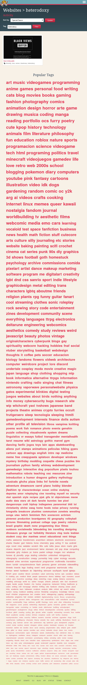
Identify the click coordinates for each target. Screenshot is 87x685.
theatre (25, 410)
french (74, 620)
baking (27, 245)
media (34, 223)
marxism (42, 645)
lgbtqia (72, 570)
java (14, 579)
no (67, 493)
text (31, 594)
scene (67, 313)
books (48, 95)
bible (50, 589)
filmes (64, 525)
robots (28, 473)
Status (51, 680)
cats (10, 95)
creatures (28, 651)
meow (74, 497)
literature (41, 133)
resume (18, 440)
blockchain (9, 628)
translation (71, 561)
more (65, 643)
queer (56, 204)
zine (69, 473)
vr (22, 436)
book (10, 378)
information (68, 378)
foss (72, 612)
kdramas (71, 604)
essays (29, 436)
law (60, 500)
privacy (64, 507)
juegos (11, 396)
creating (21, 612)
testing (65, 391)
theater (16, 542)
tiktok (29, 576)
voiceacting (58, 612)
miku (70, 567)
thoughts (12, 355)
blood (22, 640)
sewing (21, 307)
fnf (46, 481)
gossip (8, 651)
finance (54, 419)
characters (15, 290)
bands (14, 584)
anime (12, 89)
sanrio (35, 279)
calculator (21, 638)
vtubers (25, 552)
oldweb (50, 359)
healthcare (71, 584)
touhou (74, 469)
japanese (56, 405)
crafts (40, 197)
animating (53, 638)
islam (12, 648)
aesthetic (49, 216)
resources (58, 473)
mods (40, 607)
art (9, 82)
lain (44, 445)
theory (36, 620)
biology (11, 359)
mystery (11, 461)
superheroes (10, 620)
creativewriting (49, 633)
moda (39, 368)
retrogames (35, 599)
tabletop (58, 576)
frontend (43, 656)
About (18, 680)
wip (8, 405)
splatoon (44, 457)
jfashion (11, 490)
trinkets (9, 567)
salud (43, 574)
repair (77, 651)
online (54, 489)
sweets (42, 633)
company (61, 625)
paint (51, 663)
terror (44, 594)
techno (57, 574)
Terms (59, 680)
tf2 (48, 518)
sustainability (17, 602)
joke (60, 651)
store (63, 545)
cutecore (68, 234)
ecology (63, 558)
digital (53, 391)
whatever (71, 552)
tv (37, 216)
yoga (27, 555)
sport (47, 279)
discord (62, 364)
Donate (27, 680)
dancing (11, 445)
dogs (54, 184)
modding (36, 461)
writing (71, 89)
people (34, 576)
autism (75, 419)
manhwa (33, 536)
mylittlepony (21, 620)
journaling (45, 240)
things (72, 536)
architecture (66, 359)
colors (8, 586)
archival (34, 663)
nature (56, 140)
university (60, 610)
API (44, 680)
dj (14, 555)
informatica (23, 378)
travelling (58, 529)
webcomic (16, 223)
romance (35, 428)
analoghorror (22, 610)
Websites (12, 10)
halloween (28, 589)
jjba (33, 612)
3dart (8, 615)
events (56, 428)
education (24, 140)
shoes (68, 586)
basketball (43, 350)
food (58, 89)
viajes (67, 640)
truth (74, 617)
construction (24, 558)
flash (38, 564)
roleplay (66, 302)
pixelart (12, 268)
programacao (24, 594)
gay (64, 341)
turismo (8, 599)
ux (79, 620)
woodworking (57, 661)
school (56, 165)
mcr (63, 552)
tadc (7, 656)
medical (23, 576)
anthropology (69, 594)
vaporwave (31, 387)
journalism (13, 465)
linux (28, 204)
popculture (52, 469)
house (33, 645)
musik (67, 653)
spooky (13, 651)
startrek (16, 628)
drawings (30, 453)
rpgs (54, 522)
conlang (9, 622)
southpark (57, 570)
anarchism (40, 539)
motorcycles (63, 656)
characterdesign (31, 489)
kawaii (69, 204)
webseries (10, 597)
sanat (36, 628)
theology (45, 602)
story (33, 307)
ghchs (23, 481)
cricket (56, 589)
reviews (58, 330)
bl (52, 497)
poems (10, 428)
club (20, 661)
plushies (36, 511)
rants (51, 602)
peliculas (54, 449)
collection (43, 555)
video (34, 184)
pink (28, 178)
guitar (57, 296)
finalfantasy (16, 656)
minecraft (15, 159)
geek (68, 628)
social (75, 345)
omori (43, 536)
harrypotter (10, 607)
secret (39, 663)
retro (20, 165)
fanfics (58, 615)
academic (14, 615)
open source (40, 676)
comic (51, 191)
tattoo (36, 610)
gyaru (74, 449)
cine (41, 493)
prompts (68, 661)
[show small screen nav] (84, 2)
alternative (41, 378)
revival (64, 638)
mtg (44, 622)
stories (69, 240)
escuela (71, 558)
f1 (63, 542)
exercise (21, 648)
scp (12, 643)
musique (70, 638)
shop (34, 373)
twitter (7, 648)
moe (65, 630)
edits (7, 663)
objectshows (62, 497)
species (26, 630)
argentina (31, 661)
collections (43, 651)
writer (44, 612)
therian (9, 570)
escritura (20, 625)
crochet (65, 245)
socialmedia (25, 529)
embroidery (69, 645)
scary (77, 592)
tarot (9, 440)
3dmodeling (40, 529)
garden (63, 604)
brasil (9, 525)
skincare (47, 570)
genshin (67, 428)
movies (33, 95)
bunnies (52, 500)
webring (76, 658)
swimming (50, 574)
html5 (69, 415)
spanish (16, 497)
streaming (24, 302)
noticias (77, 633)
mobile (77, 612)
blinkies (42, 391)
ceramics (57, 604)
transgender (52, 436)
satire (59, 638)
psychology (16, 262)
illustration (17, 184)
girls (75, 545)
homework (76, 602)
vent (64, 536)
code (44, 307)
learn (21, 589)
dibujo (20, 630)
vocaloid (13, 229)
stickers (50, 539)
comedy (32, 330)
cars (56, 223)
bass (16, 648)
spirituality (14, 345)
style (25, 497)
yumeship (42, 558)
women (15, 599)
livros (36, 542)
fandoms (25, 359)
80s (41, 545)
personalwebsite (53, 387)
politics (58, 153)
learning (69, 223)
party (20, 643)
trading (30, 567)
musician (15, 661)
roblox (41, 140)
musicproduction (12, 617)
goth (43, 257)
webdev (26, 545)
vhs (33, 584)
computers (68, 172)
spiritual (42, 653)
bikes (7, 630)
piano (47, 485)
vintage (58, 336)
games (26, 89)
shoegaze (33, 625)
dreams (63, 432)
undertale (13, 368)
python (25, 465)
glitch (15, 612)
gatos (10, 391)
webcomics (56, 324)
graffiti (38, 602)
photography (35, 101)
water (17, 607)
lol (75, 504)
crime (62, 640)
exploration (58, 648)
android (72, 542)
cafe (46, 545)
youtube (14, 178)
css (25, 279)
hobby (56, 485)
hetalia (35, 607)
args (8, 545)
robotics (72, 522)
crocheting (24, 607)
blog (20, 95)
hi (6, 576)
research (61, 401)
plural (74, 586)
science (44, 146)
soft (53, 615)
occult (70, 410)
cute (10, 127)
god (23, 542)
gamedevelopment (19, 419)
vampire (26, 625)
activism (66, 515)
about (36, 396)
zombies (13, 658)
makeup (50, 268)
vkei (8, 497)
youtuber (49, 635)
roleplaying (31, 493)
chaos (61, 630)
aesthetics (15, 330)
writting (14, 586)
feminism (34, 515)
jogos (30, 445)
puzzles (69, 461)
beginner (30, 658)
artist (25, 268)
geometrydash (74, 653)
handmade (53, 625)
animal (43, 630)
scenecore (54, 515)
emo (46, 223)
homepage (27, 586)
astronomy (14, 387)
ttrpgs (54, 378)
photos (44, 336)
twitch (24, 515)
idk (44, 184)
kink (28, 653)
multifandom (35, 651)
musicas (65, 615)
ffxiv (43, 515)
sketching (42, 579)
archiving (28, 663)
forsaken (71, 625)
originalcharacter (11, 638)
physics (72, 387)
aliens (10, 449)
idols (15, 643)
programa (18, 597)
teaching (39, 473)
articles (40, 625)
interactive (30, 469)
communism (50, 511)
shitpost (63, 628)
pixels (64, 469)
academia (14, 589)
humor (30, 477)
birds (46, 396)
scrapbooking (70, 597)
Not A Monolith (9, 61)
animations (39, 449)
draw (66, 549)
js (76, 584)
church (56, 635)
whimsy (46, 465)
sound (77, 576)
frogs (25, 602)
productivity (20, 658)
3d (8, 257)
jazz (24, 549)
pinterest (11, 518)
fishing (63, 584)
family (36, 465)
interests (41, 419)
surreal (71, 599)
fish (26, 428)
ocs (45, 120)
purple (20, 584)
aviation (9, 602)
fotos (37, 645)
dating (55, 651)
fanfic (21, 445)
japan (10, 373)
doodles (25, 628)
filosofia (17, 640)
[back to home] (4, 3)
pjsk (42, 497)
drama (51, 576)
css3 (32, 653)
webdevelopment (63, 465)
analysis (45, 589)
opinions (47, 661)
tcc (29, 581)
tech (10, 153)
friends (59, 290)
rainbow (24, 653)
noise (55, 507)
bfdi (70, 504)
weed (16, 570)
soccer (47, 355)
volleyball (70, 518)
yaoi (32, 405)
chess (59, 461)
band (68, 405)
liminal (41, 610)
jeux (7, 653)
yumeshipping (38, 638)
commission (29, 638)
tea (66, 542)
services (25, 561)
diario (75, 656)
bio (78, 461)
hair (25, 597)
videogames (39, 82)
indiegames (45, 504)
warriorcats (62, 567)
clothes (40, 302)
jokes (73, 661)
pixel (66, 500)
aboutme (44, 290)
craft (25, 504)
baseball (10, 561)
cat (22, 251)
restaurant (55, 584)
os (16, 630)
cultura (8, 579)
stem (29, 645)
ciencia (57, 656)
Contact (67, 680)
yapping (60, 594)
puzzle (10, 432)
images (57, 552)
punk (43, 251)
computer (13, 364)
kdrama (62, 579)
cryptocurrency (45, 640)
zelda (15, 645)
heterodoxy (31, 63)
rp (19, 490)
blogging (15, 172)
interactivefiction (20, 651)
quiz (38, 630)
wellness (32, 602)
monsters (70, 576)
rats (42, 599)
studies (8, 658)
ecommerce (70, 539)
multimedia (60, 561)
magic (71, 368)
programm (50, 651)
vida (47, 586)
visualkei (51, 648)
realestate (10, 552)
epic (62, 574)
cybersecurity (35, 401)
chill (20, 586)
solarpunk (42, 635)
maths (9, 539)
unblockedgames (28, 643)
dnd (17, 279)
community (50, 313)
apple (28, 633)
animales (62, 564)
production (24, 518)
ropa (63, 576)
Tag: (4, 26)
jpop (52, 542)
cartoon (11, 453)
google (37, 643)
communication (20, 633)
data (16, 500)
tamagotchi (71, 651)
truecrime (20, 579)
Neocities (30, 676)
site (72, 401)
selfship (58, 620)
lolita (51, 545)
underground (10, 633)
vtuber (11, 350)
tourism (9, 592)
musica (31, 114)
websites (24, 396)
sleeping (57, 415)
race (13, 63)
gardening (16, 191)
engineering (34, 324)
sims (27, 640)
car (30, 533)
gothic (49, 440)
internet (14, 204)
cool (10, 302)
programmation (50, 628)
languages (35, 319)
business (68, 229)
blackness (24, 63)
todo (65, 635)
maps (49, 579)
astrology (37, 440)
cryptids (50, 612)
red (53, 656)
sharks (9, 542)
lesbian (75, 533)
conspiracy (54, 592)
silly (31, 240)
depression (42, 604)
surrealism (35, 574)
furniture (9, 612)
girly (18, 552)
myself (61, 493)
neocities (32, 630)
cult (11, 656)
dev (25, 536)
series (32, 251)
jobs (71, 658)
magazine (13, 604)
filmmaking (23, 522)
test (25, 229)
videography (11, 558)
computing (74, 549)
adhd (60, 635)
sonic (53, 302)
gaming (63, 95)
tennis (56, 597)
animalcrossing (66, 648)
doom (8, 564)
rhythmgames (13, 635)
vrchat (76, 640)
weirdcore (29, 364)
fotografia (11, 511)
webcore (29, 345)
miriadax (64, 651)
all (28, 424)
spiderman (50, 622)
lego (24, 567)
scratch (35, 545)
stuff (56, 234)
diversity (8, 63)
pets (37, 355)
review (14, 625)
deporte (17, 549)
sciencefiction (49, 599)
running (74, 507)
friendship (44, 592)
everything (15, 319)
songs (9, 515)
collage (46, 522)
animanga (17, 581)
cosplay (27, 368)
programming (66, 82)
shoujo (55, 630)
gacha (50, 604)
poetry (68, 120)
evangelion (71, 643)
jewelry (62, 522)
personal (43, 89)
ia (73, 633)
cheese (18, 653)
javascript (14, 336)
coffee (28, 355)
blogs (56, 341)
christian (14, 594)
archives (55, 617)
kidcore (71, 592)
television (38, 424)
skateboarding (65, 445)
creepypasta (29, 457)
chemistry (44, 542)
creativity (71, 274)
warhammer (61, 653)
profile (20, 424)
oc (61, 191)
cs (6, 635)
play (14, 622)
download (76, 663)
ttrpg (50, 319)
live (48, 620)
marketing (67, 268)
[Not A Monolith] (23, 47)
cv (30, 607)
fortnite (53, 481)
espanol (26, 648)
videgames (66, 658)
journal (50, 210)
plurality (20, 555)
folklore (34, 617)
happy (9, 661)
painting (41, 245)
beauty (30, 336)
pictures (11, 522)
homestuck (58, 257)
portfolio (31, 120)
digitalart (54, 274)
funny (45, 296)
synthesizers (55, 640)
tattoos (76, 574)
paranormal (60, 504)
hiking (65, 449)
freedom (27, 584)
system (52, 432)
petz (55, 602)
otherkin (35, 586)
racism (18, 63)
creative (60, 368)
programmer (48, 561)
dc (31, 570)
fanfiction (50, 229)
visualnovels (38, 432)
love (10, 165)
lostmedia (49, 630)
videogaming (51, 594)
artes (17, 561)
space (35, 229)
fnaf (66, 345)
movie (48, 368)
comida (73, 262)
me (42, 274)
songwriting (9, 640)
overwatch (61, 645)
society (21, 615)
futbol (39, 436)
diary (51, 172)
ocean (45, 489)
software (14, 274)
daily (58, 628)
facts (47, 645)
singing (48, 382)
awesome (17, 539)
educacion (61, 355)
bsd (66, 581)
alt (28, 500)
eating (72, 589)
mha (19, 645)
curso (20, 604)
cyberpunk (42, 341)
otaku (28, 599)
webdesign (60, 350)
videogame (64, 146)
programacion (20, 146)
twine (42, 549)
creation (37, 594)
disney (28, 635)
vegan (39, 648)
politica (70, 663)
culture (20, 240)
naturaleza (47, 658)
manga (62, 114)
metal (37, 285)
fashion (13, 101)
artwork (48, 581)
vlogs (69, 617)
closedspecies (50, 610)
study (46, 330)
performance (38, 622)
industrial (32, 640)
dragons (41, 477)
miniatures (25, 661)
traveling (50, 493)
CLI (33, 680)
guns (56, 622)
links (39, 481)
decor (31, 628)
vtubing (24, 645)
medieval (22, 592)
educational (54, 536)
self (52, 661)
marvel (58, 440)
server (26, 622)
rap (58, 453)
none (35, 525)
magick (36, 653)
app (19, 453)
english (42, 453)
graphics (71, 251)
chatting (11, 576)
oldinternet (63, 633)
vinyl (57, 633)
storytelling (25, 350)
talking (73, 610)
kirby (8, 589)
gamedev (62, 159)
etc (58, 240)
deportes (11, 493)
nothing (56, 396)
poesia (25, 604)
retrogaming (64, 555)
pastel (42, 552)
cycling (28, 612)
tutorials (48, 617)
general (22, 599)
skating (34, 555)
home (39, 507)
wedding (30, 592)
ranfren (23, 663)
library (62, 597)
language (22, 373)
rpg (36, 296)
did (7, 604)
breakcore (24, 511)
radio (37, 382)
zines (10, 313)
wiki (27, 440)
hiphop (33, 504)
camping (42, 628)
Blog (39, 680)
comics (57, 101)
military (46, 638)
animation (16, 108)
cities (64, 661)
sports (70, 140)
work (19, 428)
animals (14, 133)
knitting (74, 424)
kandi (65, 570)
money (18, 401)
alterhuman (48, 607)
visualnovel (73, 581)
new (72, 640)
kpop (21, 127)
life (75, 159)
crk (66, 625)
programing (38, 153)
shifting (37, 656)
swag (32, 507)
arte (61, 108)
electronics (65, 319)
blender (67, 485)
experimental (25, 391)
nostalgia (15, 210)
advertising (45, 648)
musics (70, 630)
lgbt (9, 279)
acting (58, 542)
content (8, 625)
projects (12, 410)
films (65, 216)
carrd (38, 485)
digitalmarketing (47, 597)
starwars (50, 549)
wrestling (74, 511)
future (8, 643)
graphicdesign (18, 285)
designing (71, 529)
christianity (12, 507)
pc (31, 552)
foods (47, 507)
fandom (33, 210)
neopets (22, 656)
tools (66, 533)
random (36, 191)
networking (33, 604)
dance (36, 268)
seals (52, 620)
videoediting (72, 564)
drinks (11, 663)
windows (71, 457)
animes (36, 410)
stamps (26, 449)
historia (29, 542)
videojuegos (39, 159)
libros (50, 424)
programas (46, 584)
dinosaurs (12, 533)
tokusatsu (17, 663)
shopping (60, 373)
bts (50, 529)
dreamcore (27, 485)
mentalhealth (69, 436)
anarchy (27, 617)
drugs (30, 610)
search (66, 589)
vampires (61, 424)
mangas (41, 581)
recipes (34, 497)
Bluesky (56, 676)
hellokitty (39, 533)
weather (21, 574)
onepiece (42, 615)
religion (12, 296)
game (71, 108)
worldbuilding (20, 216)
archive (34, 262)
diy (59, 251)
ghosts (38, 612)
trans (61, 285)
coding (47, 114)
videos (26, 197)
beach (51, 645)
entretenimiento (30, 656)
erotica (28, 615)
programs (71, 622)
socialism (69, 574)
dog (40, 469)
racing (15, 592)
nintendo (12, 382)
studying (64, 489)
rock (10, 307)
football (31, 257)
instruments (33, 648)
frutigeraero (15, 415)
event (37, 567)
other (10, 424)
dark (34, 500)
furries (59, 410)
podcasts (55, 581)
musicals (12, 481)
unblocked (53, 555)
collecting (22, 432)
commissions (54, 262)
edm (61, 581)
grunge (23, 533)
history (35, 127)
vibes (69, 633)
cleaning (61, 586)
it (22, 355)
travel (73, 153)
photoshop (45, 663)
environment (32, 549)
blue (57, 525)
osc (48, 473)
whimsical (9, 645)
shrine (24, 507)
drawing (14, 114)
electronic (59, 539)
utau (17, 515)
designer (70, 656)
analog (55, 579)
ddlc (77, 661)
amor (21, 493)
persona (45, 564)
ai (16, 197)
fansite (42, 500)
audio (9, 500)
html (20, 153)
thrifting (42, 586)
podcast (35, 522)
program (30, 274)
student (10, 536)
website (13, 245)
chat (58, 382)
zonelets (63, 511)
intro (51, 453)
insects (17, 567)
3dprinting (37, 570)
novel (13, 545)
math (33, 234)
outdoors (11, 529)
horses (9, 555)
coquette (48, 461)
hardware (24, 570)
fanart (68, 296)
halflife (42, 661)
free (17, 457)
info (9, 401)
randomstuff (44, 643)
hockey (38, 584)
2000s (42, 165)
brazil (8, 594)
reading (14, 120)
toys (38, 445)
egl (61, 589)
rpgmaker (63, 617)
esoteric (41, 617)
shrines (34, 615)
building (56, 607)
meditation (22, 635)
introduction (14, 477)
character (29, 620)
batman (20, 622)
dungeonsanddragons (51, 653)
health (22, 234)
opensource (43, 576)
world (25, 581)
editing (50, 285)
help (50, 558)
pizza (31, 481)
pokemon (34, 172)
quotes (67, 610)
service (37, 592)
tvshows (42, 405)
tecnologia (42, 415)
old (56, 549)
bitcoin (27, 574)
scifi (53, 245)
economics (70, 579)
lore (52, 364)
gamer (54, 564)
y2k (68, 191)
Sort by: (6, 20)
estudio (43, 620)
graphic (18, 525)
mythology (65, 477)
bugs (50, 401)
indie (57, 279)
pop (60, 549)
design (34, 108)
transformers (29, 539)
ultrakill (74, 628)
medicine (67, 453)
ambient (37, 597)
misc (20, 545)
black (56, 645)
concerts (67, 612)
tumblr (15, 564)
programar (51, 567)
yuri (17, 449)
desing (75, 645)
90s (52, 251)
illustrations (67, 620)
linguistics (13, 436)
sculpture (36, 589)
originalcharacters (19, 341)
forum (8, 573)
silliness (49, 656)
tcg (61, 658)
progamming (46, 525)
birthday (23, 461)
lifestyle (70, 279)
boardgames (39, 518)
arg (9, 197)
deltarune (14, 324)
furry (55, 120)
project (43, 364)
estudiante (64, 599)
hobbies (56, 345)
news (10, 234)
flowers (38, 359)
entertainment (62, 307)
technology (54, 127)
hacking (43, 345)
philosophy (63, 133)
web (31, 165)
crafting (26, 382)
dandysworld (63, 622)
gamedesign (14, 469)
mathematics (14, 473)
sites (60, 602)
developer (57, 457)
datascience (56, 663)
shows (17, 257)
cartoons (59, 178)
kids (31, 622)
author (34, 581)
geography (58, 518)
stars (23, 500)
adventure (12, 485)
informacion (34, 633)
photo (46, 428)
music (19, 82)
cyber (56, 558)
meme (10, 457)
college (49, 552)
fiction (44, 234)
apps (51, 445)
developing (37, 658)
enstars (30, 597)
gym (67, 440)
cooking (55, 197)
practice (46, 625)
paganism (53, 643)
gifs (48, 497)
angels (8, 584)
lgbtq (30, 290)
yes (17, 576)
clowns (9, 549)
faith (25, 658)
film (27, 133)
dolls (64, 419)
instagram (35, 635)
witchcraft (20, 405)
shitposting (67, 602)
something (12, 653)
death (27, 525)
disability (59, 643)
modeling (9, 581)
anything (70, 396)
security (75, 493)
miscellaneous (55, 658)
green (15, 574)
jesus (57, 545)
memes (41, 204)
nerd (43, 567)
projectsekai (64, 663)
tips (42, 658)
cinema (12, 251)
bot (21, 628)
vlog (59, 533)
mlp (71, 373)
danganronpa (13, 504)
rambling (74, 648)
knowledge (63, 592)
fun (9, 140)
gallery (52, 477)
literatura (51, 533)
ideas (36, 579)
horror (48, 108)
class (38, 640)
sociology (28, 579)
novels (64, 481)
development (28, 313)
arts (9, 240)
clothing (46, 373)
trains (35, 552)
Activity (8, 15)
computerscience (27, 564)
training (70, 635)
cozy (19, 536)
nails (57, 599)
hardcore (53, 586)
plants (26, 296)
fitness (68, 382)
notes (21, 617)
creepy (34, 558)
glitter (12, 630)
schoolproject (65, 607)
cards (48, 615)
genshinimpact (11, 610)
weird (72, 330)
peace (37, 661)
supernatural (35, 561)
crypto (48, 410)
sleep (29, 415)
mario (69, 545)
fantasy (41, 178)
